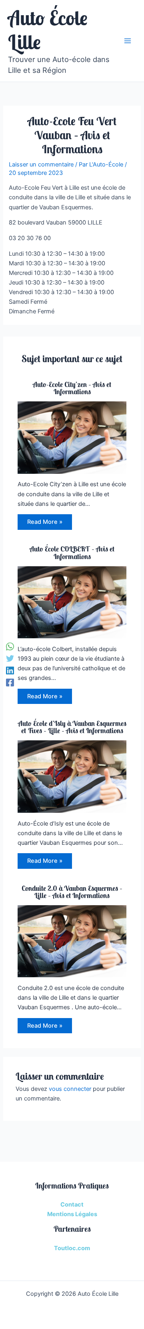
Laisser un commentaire (41, 164)
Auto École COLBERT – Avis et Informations (72, 552)
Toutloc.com (72, 1248)
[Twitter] (10, 658)
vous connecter (70, 1088)
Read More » (44, 521)
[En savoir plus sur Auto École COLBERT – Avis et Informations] (72, 601)
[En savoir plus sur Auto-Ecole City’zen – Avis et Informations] (72, 437)
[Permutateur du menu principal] (127, 40)
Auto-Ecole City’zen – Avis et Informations (72, 388)
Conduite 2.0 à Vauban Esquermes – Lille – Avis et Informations (72, 892)
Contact (72, 1204)
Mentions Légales (72, 1214)
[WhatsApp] (10, 646)
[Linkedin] (10, 671)
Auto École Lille (48, 29)
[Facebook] (10, 683)
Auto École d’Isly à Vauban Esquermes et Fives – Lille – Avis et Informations (72, 727)
